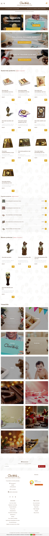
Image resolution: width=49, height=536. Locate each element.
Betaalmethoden (13, 510)
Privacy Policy (12, 508)
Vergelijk (36, 510)
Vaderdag (2, 332)
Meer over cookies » (38, 534)
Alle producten (36, 512)
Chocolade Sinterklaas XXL (24, 257)
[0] (46, 4)
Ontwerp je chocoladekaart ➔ (24, 42)
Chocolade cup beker (6, 257)
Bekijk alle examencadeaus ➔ (24, 59)
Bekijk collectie (20, 70)
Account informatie (36, 503)
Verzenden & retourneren (12, 512)
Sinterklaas (27, 406)
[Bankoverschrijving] (24, 530)
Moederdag (27, 332)
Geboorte (27, 357)
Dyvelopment (37, 532)
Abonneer (42, 466)
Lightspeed (26, 532)
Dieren (2, 357)
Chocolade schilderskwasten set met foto (8, 153)
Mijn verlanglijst (36, 508)
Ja (31, 534)
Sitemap (12, 516)
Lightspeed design (31, 532)
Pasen (2, 406)
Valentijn (26, 381)
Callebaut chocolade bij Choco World (12, 524)
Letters (2, 381)
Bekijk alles (15, 196)
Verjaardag (27, 307)
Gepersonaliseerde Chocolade (30, 431)
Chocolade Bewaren (12, 522)
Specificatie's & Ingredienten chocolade (13, 520)
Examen (2, 307)
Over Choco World (12, 503)
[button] (2, 22)
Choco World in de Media (12, 518)
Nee (34, 534)
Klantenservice (12, 514)
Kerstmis (2, 431)
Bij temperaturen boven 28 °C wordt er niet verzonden (24, 11)
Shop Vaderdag (36, 25)
